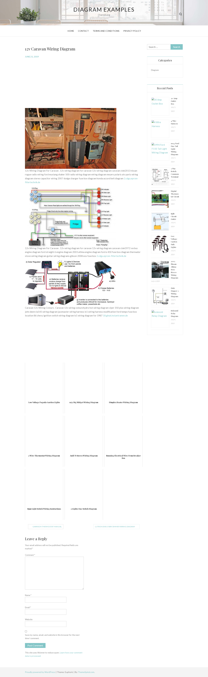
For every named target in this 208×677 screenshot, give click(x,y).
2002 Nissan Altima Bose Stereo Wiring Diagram (174, 269)
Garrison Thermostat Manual (47, 526)
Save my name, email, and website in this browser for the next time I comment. (52, 637)
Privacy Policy (132, 31)
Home (71, 31)
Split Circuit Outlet (173, 216)
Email (28, 607)
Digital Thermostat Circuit (175, 194)
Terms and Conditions (106, 31)
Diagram (155, 70)
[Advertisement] (84, 82)
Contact (83, 31)
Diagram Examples (103, 9)
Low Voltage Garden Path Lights (174, 241)
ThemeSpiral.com (86, 672)
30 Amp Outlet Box (174, 101)
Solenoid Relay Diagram (174, 313)
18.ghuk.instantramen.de (115, 315)
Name (28, 595)
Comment (30, 555)
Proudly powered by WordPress (40, 672)
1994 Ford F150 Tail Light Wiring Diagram (175, 149)
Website (28, 619)
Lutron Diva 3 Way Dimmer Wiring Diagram (115, 526)
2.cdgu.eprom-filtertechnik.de (111, 256)
